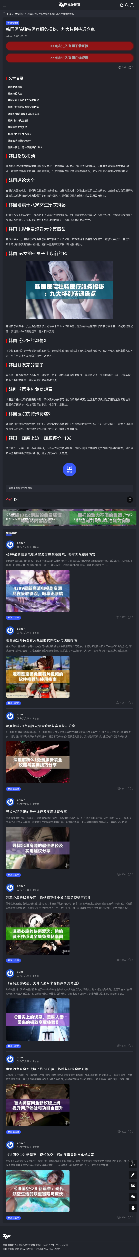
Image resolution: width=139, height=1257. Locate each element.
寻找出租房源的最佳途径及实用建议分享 (36, 812)
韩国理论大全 (15, 93)
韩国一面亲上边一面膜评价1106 (25, 147)
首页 (8, 14)
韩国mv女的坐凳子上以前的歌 (23, 113)
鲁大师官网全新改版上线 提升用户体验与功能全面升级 (47, 1069)
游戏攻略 (19, 14)
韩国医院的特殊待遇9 (19, 140)
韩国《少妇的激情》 (18, 120)
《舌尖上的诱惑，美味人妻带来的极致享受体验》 (43, 983)
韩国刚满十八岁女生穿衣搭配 (23, 100)
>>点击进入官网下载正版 (69, 46)
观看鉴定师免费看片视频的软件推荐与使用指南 (41, 640)
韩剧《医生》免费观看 (20, 134)
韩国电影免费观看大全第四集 (23, 107)
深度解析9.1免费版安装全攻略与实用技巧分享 (40, 726)
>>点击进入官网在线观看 (69, 58)
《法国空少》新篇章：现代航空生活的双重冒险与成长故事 (50, 1155)
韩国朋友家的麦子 (17, 127)
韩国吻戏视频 (15, 87)
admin (9, 36)
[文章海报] (16, 499)
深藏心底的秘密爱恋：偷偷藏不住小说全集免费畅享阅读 (48, 898)
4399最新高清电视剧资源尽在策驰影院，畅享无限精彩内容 (50, 555)
